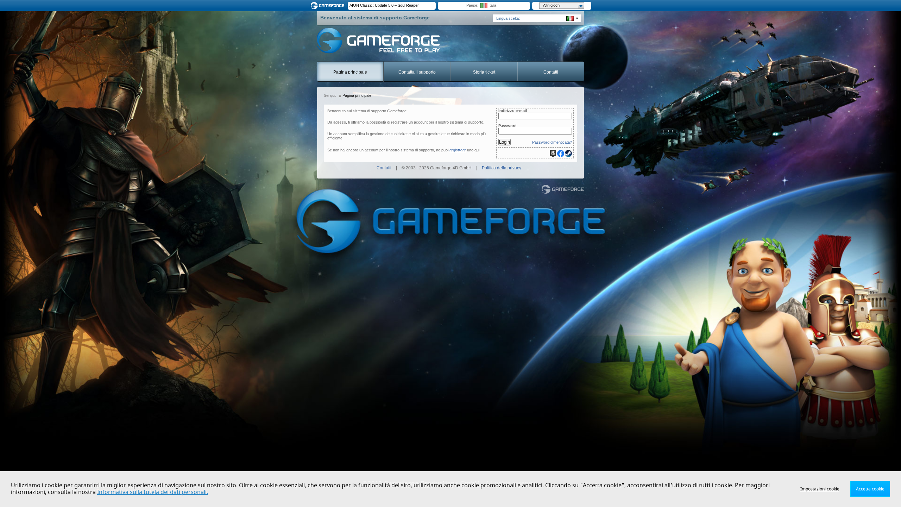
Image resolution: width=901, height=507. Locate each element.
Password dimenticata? (552, 142)
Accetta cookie (870, 489)
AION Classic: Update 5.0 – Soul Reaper (384, 5)
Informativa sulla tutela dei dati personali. (152, 492)
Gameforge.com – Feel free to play (329, 5)
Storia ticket (484, 72)
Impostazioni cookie (819, 489)
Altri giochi (551, 5)
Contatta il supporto (417, 72)
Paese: (472, 5)
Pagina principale (350, 72)
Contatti (550, 72)
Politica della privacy (501, 167)
